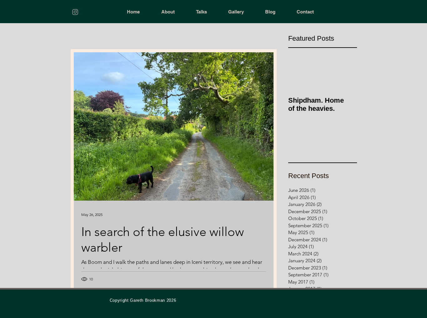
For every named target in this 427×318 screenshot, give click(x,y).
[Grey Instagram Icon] (75, 12)
